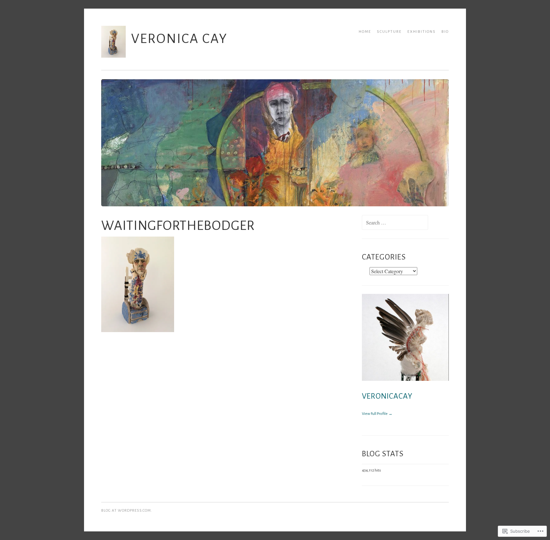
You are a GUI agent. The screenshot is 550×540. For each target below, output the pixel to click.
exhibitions (421, 32)
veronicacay (387, 396)
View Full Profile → (377, 414)
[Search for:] (395, 223)
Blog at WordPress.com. (126, 510)
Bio (445, 32)
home (365, 32)
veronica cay (179, 39)
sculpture (389, 32)
